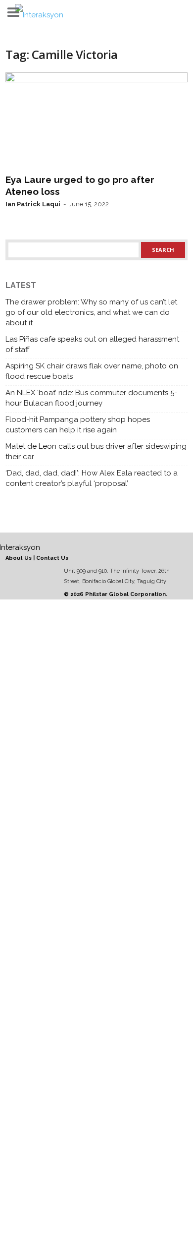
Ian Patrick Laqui (32, 204)
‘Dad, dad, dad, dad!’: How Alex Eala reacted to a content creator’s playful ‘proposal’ (91, 478)
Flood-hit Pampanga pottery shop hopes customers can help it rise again (77, 424)
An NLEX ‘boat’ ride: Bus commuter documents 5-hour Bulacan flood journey (91, 398)
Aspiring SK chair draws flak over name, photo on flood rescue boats (91, 371)
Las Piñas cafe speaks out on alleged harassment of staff (92, 344)
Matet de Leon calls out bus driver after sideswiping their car (96, 451)
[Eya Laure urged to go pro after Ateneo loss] (96, 121)
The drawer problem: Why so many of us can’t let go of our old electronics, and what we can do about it (91, 312)
